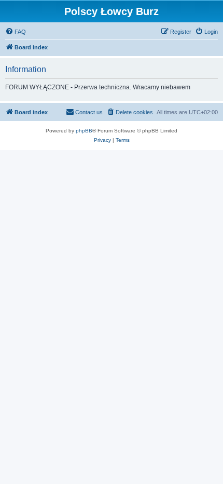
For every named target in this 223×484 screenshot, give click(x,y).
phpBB (84, 130)
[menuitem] (15, 31)
